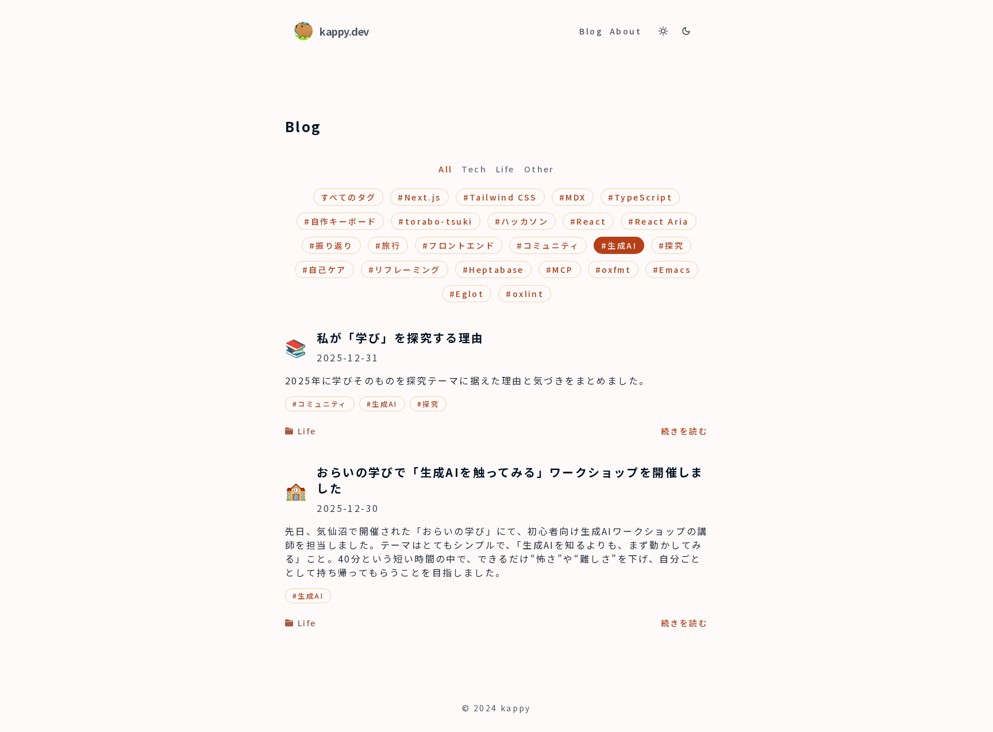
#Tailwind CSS (500, 197)
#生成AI (619, 245)
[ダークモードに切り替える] (686, 31)
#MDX (572, 197)
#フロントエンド (458, 245)
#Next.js (419, 197)
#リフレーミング (404, 269)
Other (539, 169)
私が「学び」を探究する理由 (400, 337)
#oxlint (525, 293)
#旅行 (388, 245)
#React (588, 221)
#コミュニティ (548, 245)
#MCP (560, 269)
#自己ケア (324, 269)
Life (505, 169)
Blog (591, 31)
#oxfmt (613, 269)
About (625, 31)
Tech (474, 169)
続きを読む (684, 431)
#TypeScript (640, 197)
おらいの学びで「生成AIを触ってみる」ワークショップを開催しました (510, 480)
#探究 (671, 245)
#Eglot (466, 293)
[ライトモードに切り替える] (663, 31)
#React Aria (658, 221)
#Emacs (672, 269)
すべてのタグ (348, 197)
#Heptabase (493, 269)
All (445, 169)
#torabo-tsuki (435, 221)
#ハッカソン (521, 221)
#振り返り (331, 245)
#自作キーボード (340, 221)
